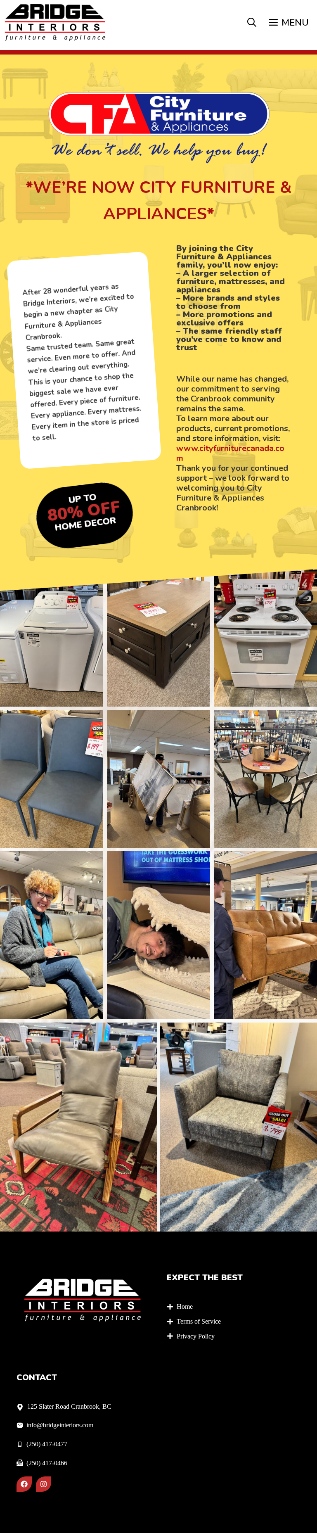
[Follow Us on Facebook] (24, 1484)
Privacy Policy (196, 1336)
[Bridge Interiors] (55, 23)
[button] (252, 23)
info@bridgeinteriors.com (59, 1425)
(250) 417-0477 (46, 1444)
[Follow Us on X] (43, 1484)
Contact (37, 1378)
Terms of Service (199, 1321)
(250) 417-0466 (46, 1463)
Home (185, 1306)
